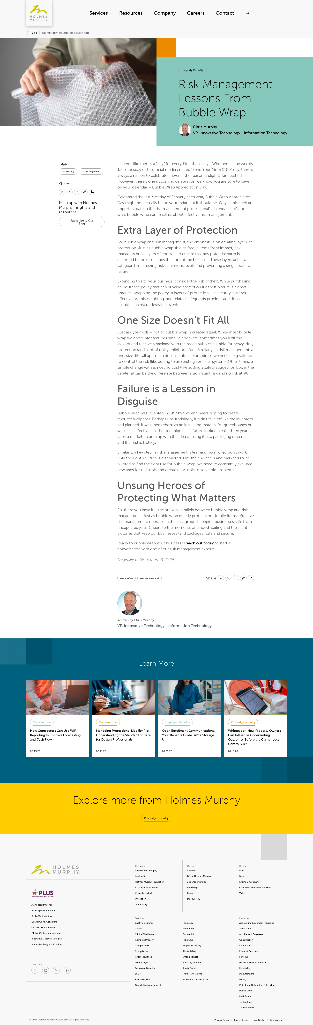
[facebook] (34, 970)
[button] (192, 70)
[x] (56, 970)
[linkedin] (67, 970)
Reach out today (199, 543)
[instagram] (45, 970)
